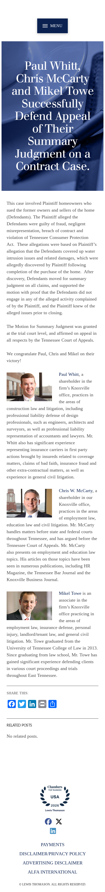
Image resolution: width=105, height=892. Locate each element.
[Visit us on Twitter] (59, 821)
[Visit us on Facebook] (48, 821)
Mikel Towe (70, 593)
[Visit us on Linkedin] (53, 830)
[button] (52, 25)
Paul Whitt (69, 374)
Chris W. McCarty (76, 490)
